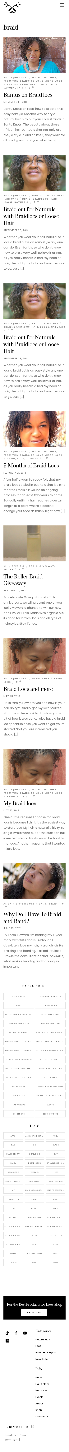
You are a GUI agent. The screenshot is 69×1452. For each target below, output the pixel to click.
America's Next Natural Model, (34, 1136)
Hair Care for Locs (50, 996)
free (55, 1172)
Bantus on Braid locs (28, 95)
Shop (38, 1410)
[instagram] (7, 1340)
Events (50, 1105)
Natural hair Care (56, 1217)
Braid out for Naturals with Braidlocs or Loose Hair (31, 216)
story (34, 1244)
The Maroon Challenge (50, 1068)
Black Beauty (13, 1154)
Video (34, 1262)
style (55, 1244)
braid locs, (39, 84)
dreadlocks (34, 1163)
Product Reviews (45, 323)
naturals (21, 202)
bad (13, 1145)
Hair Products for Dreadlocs (56, 1190)
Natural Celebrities (50, 1059)
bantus (12, 84)
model (34, 1208)
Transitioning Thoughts (50, 1086)
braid (24, 84)
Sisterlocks (25, 903)
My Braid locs (19, 803)
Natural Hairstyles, (56, 1226)
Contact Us (42, 1416)
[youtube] (25, 1333)
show (34, 1235)
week (55, 1262)
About (39, 1403)
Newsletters (42, 1359)
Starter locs (13, 1244)
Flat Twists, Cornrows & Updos (51, 1032)
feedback (34, 1172)
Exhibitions (19, 1114)
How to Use (41, 195)
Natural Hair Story (34, 1226)
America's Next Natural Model (19, 1059)
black (56, 1145)
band (43, 903)
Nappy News (40, 678)
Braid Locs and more (28, 689)
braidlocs (41, 198)
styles (13, 1253)
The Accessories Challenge (18, 1068)
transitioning (34, 1253)
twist (56, 1253)
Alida (7, 903)
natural (13, 1217)
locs (53, 84)
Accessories (18, 1086)
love (13, 1208)
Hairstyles (41, 1390)
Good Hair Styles (50, 1014)
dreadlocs (13, 1172)
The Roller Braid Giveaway (23, 580)
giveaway (46, 566)
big (34, 1145)
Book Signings (50, 1114)
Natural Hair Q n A (19, 1032)
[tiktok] (7, 1333)
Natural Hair (13, 87)
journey (34, 1199)
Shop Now (34, 1312)
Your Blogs (19, 1095)
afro (13, 1136)
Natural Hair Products (13, 1226)
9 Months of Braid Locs (31, 466)
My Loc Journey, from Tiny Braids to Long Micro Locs (32, 79)
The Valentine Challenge (18, 1077)
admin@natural (15, 77)
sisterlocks (55, 1235)
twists (13, 1262)
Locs (18, 1005)
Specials (18, 566)
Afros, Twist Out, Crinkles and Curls (51, 1041)
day (56, 1154)
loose (8, 202)
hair (53, 198)
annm (56, 1136)
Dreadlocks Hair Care (56, 1163)
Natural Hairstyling (13, 1235)
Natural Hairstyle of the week (19, 1041)
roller (8, 569)
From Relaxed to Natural (13, 1181)
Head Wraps (50, 1077)
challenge (34, 1154)
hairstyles (13, 1199)
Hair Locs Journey (34, 1190)
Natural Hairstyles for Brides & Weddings (51, 1050)
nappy (56, 1208)
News (38, 1377)
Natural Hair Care (50, 1023)
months (32, 458)
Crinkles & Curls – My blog (50, 1095)
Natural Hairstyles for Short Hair (19, 1050)
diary (13, 1163)
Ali (5, 566)
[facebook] (16, 1333)
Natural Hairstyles (19, 1023)
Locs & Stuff (18, 996)
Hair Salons (42, 1384)
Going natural (55, 1181)
